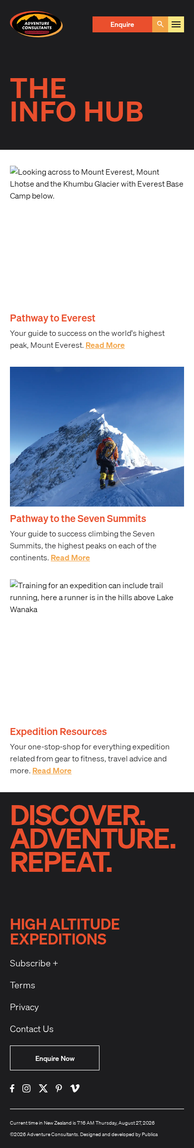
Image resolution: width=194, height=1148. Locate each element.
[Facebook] (12, 1088)
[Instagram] (26, 1088)
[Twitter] (43, 1088)
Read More (105, 344)
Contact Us (32, 1029)
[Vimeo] (75, 1088)
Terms (22, 985)
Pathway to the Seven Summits (78, 518)
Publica (150, 1134)
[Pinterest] (59, 1088)
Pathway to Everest (53, 317)
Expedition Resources (58, 731)
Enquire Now (55, 1058)
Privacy (24, 1007)
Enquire (122, 24)
